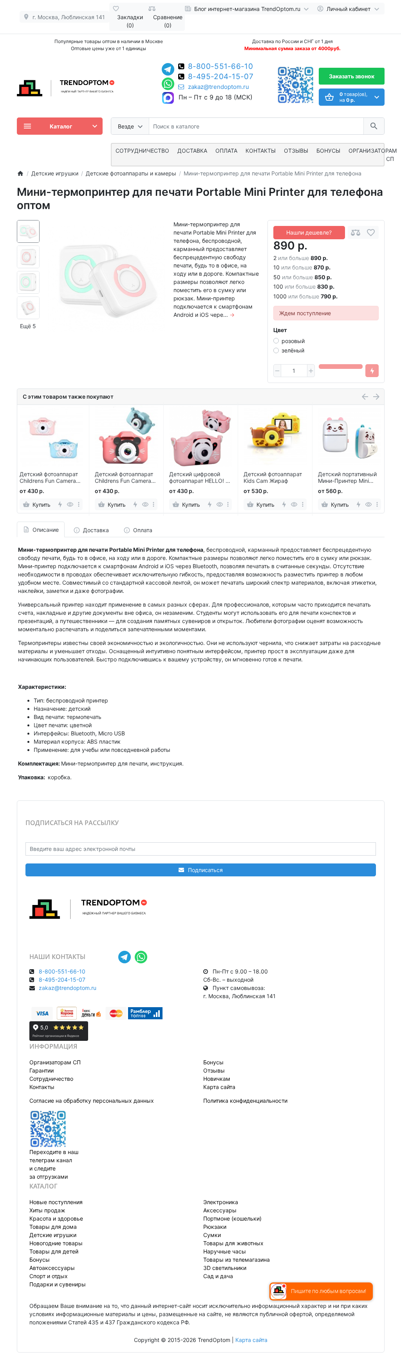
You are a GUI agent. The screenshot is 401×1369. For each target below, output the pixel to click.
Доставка (192, 150)
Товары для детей (53, 1251)
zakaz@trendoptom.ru (218, 86)
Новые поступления (56, 1202)
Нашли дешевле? (309, 232)
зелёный (293, 350)
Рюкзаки (214, 1226)
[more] (79, 504)
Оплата (226, 150)
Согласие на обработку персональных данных (91, 1100)
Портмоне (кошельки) (232, 1218)
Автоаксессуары (52, 1267)
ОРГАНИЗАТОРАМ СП (373, 154)
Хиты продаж (47, 1210)
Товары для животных (233, 1243)
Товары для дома (53, 1226)
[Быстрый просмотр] (70, 504)
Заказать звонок (351, 76)
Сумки (212, 1235)
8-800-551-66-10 (220, 67)
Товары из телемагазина (236, 1259)
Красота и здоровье (56, 1218)
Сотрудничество (51, 1078)
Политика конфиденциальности (245, 1100)
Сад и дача (218, 1276)
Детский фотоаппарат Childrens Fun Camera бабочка (49, 477)
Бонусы (328, 150)
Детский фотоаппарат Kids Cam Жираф (273, 477)
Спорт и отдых (48, 1276)
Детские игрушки (52, 1235)
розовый (293, 341)
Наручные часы (224, 1251)
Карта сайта (219, 1087)
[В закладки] (371, 232)
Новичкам (216, 1078)
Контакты (261, 150)
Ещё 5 (28, 326)
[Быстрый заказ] (372, 370)
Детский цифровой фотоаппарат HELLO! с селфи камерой (199, 477)
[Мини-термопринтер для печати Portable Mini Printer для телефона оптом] (106, 279)
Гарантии (41, 1070)
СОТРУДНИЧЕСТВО (142, 150)
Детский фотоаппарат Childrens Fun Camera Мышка (124, 477)
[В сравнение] (355, 232)
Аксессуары (220, 1210)
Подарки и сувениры (57, 1284)
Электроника (220, 1202)
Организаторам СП (55, 1062)
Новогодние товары (56, 1243)
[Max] (168, 98)
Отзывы (296, 150)
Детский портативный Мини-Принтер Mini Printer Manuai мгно (347, 477)
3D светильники (224, 1267)
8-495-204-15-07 (221, 77)
